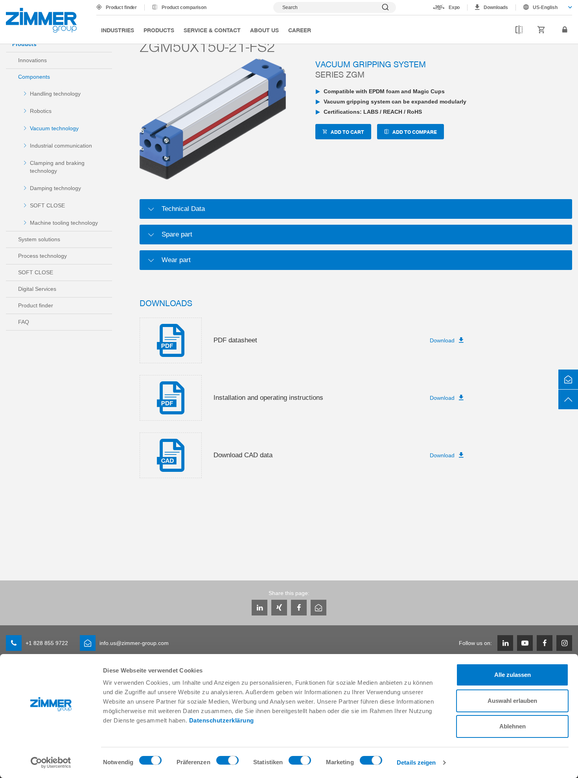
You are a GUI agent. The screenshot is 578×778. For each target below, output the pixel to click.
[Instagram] (564, 643)
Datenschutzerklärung (221, 720)
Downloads (496, 7)
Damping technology (55, 188)
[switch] (227, 762)
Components (34, 77)
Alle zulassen (512, 674)
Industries (117, 29)
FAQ (23, 322)
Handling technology (55, 94)
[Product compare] (519, 30)
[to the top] (568, 399)
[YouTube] (525, 643)
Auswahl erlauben (512, 700)
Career (299, 29)
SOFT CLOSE (47, 205)
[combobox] (544, 7)
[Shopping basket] (541, 30)
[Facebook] (299, 607)
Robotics (41, 111)
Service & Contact (212, 29)
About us (264, 29)
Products (159, 29)
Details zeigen (416, 762)
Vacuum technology (54, 128)
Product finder (121, 7)
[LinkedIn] (259, 607)
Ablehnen (512, 726)
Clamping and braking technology (57, 167)
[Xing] (279, 607)
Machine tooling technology (64, 223)
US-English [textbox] (545, 7)
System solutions (39, 239)
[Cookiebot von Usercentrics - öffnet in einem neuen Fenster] (51, 763)
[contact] (568, 379)
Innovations (32, 60)
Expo (454, 7)
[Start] (41, 20)
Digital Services (37, 289)
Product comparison (184, 7)
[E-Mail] (318, 607)
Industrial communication (61, 145)
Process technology (42, 256)
